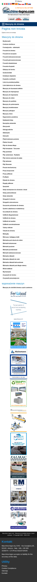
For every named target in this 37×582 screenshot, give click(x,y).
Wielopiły (6, 234)
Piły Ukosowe (7, 164)
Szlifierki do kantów (9, 221)
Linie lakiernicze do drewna (11, 85)
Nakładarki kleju (8, 120)
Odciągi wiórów (8, 129)
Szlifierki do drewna (9, 218)
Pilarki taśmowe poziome (11, 139)
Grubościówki (7, 72)
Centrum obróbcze (9, 44)
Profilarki (6, 177)
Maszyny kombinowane (10, 107)
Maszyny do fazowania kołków (12, 88)
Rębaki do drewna (9, 180)
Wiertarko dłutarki (8, 256)
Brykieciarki (6, 41)
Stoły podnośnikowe (9, 193)
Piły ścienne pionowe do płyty (12, 158)
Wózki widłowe (7, 268)
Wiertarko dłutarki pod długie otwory (14, 265)
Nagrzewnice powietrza (10, 117)
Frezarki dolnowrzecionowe (12, 57)
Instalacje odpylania (9, 76)
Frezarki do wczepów (9, 53)
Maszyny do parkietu (9, 101)
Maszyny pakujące (9, 110)
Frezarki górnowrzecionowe (12, 60)
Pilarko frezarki (7, 142)
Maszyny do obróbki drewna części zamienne (17, 287)
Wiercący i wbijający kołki (11, 237)
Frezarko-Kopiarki (8, 66)
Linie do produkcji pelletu (11, 82)
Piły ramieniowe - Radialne (11, 155)
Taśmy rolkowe (8, 227)
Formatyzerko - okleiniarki (11, 47)
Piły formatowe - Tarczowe (11, 148)
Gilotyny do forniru (9, 69)
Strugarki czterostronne (10, 202)
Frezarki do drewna (9, 50)
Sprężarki (6, 186)
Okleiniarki (6, 132)
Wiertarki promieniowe (10, 249)
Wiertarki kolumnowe (9, 243)
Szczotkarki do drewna (10, 212)
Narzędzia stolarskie (9, 123)
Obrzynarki (6, 126)
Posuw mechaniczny (9, 167)
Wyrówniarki (7, 272)
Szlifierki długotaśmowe (10, 215)
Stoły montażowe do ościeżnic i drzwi (15, 189)
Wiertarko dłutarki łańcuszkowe (13, 262)
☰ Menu (18, 1)
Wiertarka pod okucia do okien (13, 240)
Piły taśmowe (7, 161)
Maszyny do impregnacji (11, 91)
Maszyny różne (8, 114)
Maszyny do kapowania (10, 95)
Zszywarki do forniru (9, 275)
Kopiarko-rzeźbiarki (9, 79)
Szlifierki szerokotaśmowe (11, 224)
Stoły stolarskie (8, 196)
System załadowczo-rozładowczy (13, 208)
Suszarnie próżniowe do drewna (13, 205)
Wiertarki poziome (8, 246)
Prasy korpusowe (8, 170)
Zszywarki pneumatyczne (11, 278)
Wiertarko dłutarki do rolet (11, 259)
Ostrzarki (6, 136)
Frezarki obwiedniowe (10, 63)
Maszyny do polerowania (11, 104)
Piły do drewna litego (9, 145)
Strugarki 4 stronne (9, 199)
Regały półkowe (8, 183)
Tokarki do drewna (9, 230)
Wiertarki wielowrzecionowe (12, 253)
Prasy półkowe (7, 174)
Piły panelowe (7, 151)
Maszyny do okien (9, 98)
